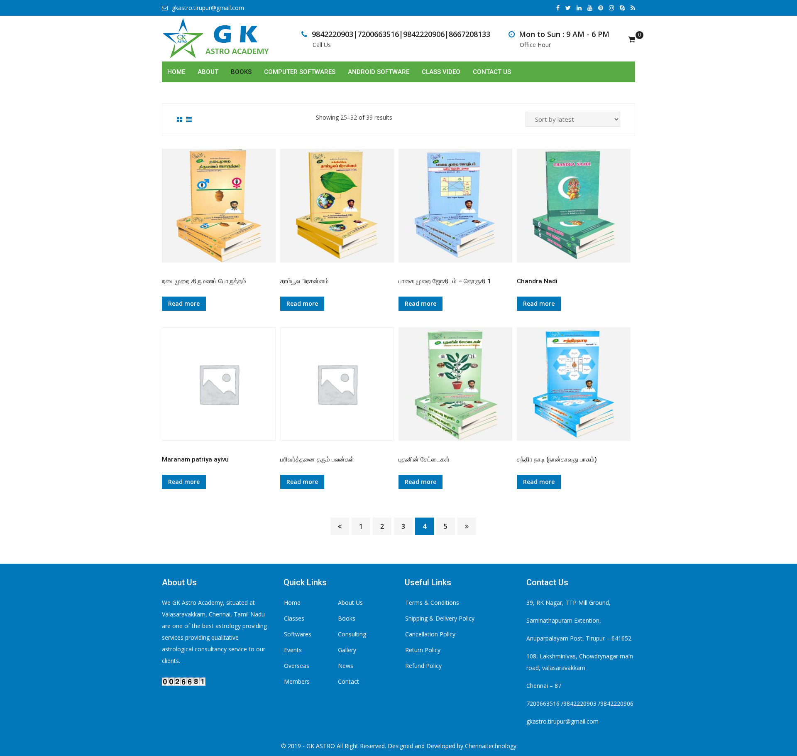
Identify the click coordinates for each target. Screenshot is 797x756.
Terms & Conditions (432, 602)
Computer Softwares (299, 72)
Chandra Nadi (537, 281)
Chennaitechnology (490, 746)
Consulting (352, 634)
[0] (631, 39)
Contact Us (492, 72)
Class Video (441, 72)
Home (176, 72)
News (345, 666)
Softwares (297, 634)
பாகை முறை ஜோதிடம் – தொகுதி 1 (444, 281)
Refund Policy (423, 666)
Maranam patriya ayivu (195, 459)
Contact (348, 681)
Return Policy (422, 650)
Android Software (378, 72)
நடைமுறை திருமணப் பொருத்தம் (204, 281)
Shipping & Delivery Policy (439, 618)
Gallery (347, 650)
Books (241, 72)
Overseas (296, 666)
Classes (294, 618)
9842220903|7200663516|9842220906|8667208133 (401, 34)
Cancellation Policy (430, 634)
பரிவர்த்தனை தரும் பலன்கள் (317, 459)
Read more (184, 303)
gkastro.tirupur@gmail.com (208, 8)
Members (297, 681)
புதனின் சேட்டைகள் (424, 459)
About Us (350, 602)
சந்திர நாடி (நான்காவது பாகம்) (557, 459)
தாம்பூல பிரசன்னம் (304, 281)
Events (293, 650)
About (208, 72)
